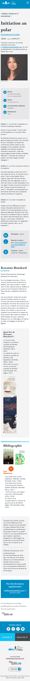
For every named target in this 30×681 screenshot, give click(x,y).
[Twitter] (8, 629)
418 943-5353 (14, 593)
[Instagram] (18, 629)
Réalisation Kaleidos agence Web (15, 678)
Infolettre (21, 637)
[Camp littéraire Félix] (8, 3)
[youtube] (23, 629)
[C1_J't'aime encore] (20, 457)
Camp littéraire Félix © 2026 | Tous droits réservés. (15, 676)
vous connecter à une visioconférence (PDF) (18, 245)
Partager (14, 669)
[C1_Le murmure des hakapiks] (10, 404)
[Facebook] (13, 629)
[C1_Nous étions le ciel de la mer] (9, 385)
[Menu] (25, 3)
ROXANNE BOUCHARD (10, 35)
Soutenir (6, 637)
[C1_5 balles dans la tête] (8, 456)
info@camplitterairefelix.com (14, 591)
